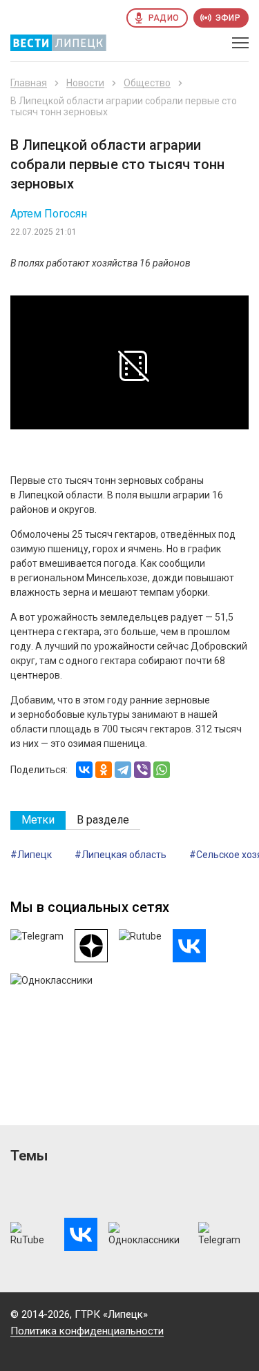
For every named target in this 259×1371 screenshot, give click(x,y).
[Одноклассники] (103, 769)
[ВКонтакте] (84, 769)
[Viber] (142, 769)
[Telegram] (123, 769)
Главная (28, 82)
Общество (147, 82)
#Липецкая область (120, 854)
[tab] (38, 820)
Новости (85, 82)
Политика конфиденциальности (87, 1331)
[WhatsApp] (161, 769)
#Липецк (31, 854)
